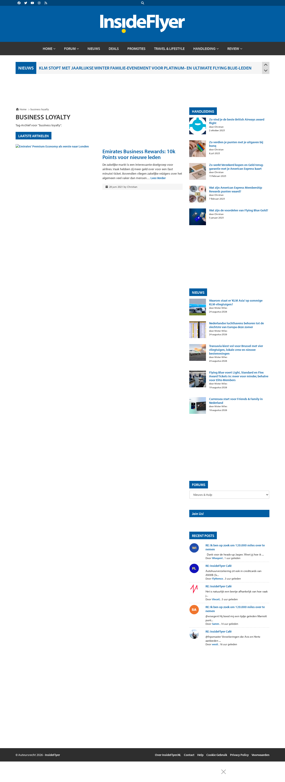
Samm (215, 623)
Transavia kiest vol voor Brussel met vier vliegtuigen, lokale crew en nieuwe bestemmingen (236, 349)
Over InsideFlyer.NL (168, 755)
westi (215, 644)
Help (200, 755)
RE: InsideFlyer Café (219, 566)
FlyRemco (217, 578)
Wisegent (217, 558)
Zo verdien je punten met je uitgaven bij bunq (236, 144)
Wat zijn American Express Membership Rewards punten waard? (235, 189)
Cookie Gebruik (216, 755)
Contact (189, 755)
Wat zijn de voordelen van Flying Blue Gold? (238, 210)
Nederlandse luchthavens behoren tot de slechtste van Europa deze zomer (236, 325)
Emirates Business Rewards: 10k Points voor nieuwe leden (138, 154)
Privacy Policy (239, 755)
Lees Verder (158, 178)
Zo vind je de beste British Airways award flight (236, 121)
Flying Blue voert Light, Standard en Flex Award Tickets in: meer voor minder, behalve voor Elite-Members (238, 376)
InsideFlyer (52, 755)
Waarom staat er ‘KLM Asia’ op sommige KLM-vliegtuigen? (236, 302)
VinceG (216, 599)
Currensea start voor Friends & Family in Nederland (236, 401)
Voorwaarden (260, 755)
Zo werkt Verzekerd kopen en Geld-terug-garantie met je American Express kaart (236, 167)
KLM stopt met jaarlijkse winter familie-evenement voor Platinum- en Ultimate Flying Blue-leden (145, 68)
